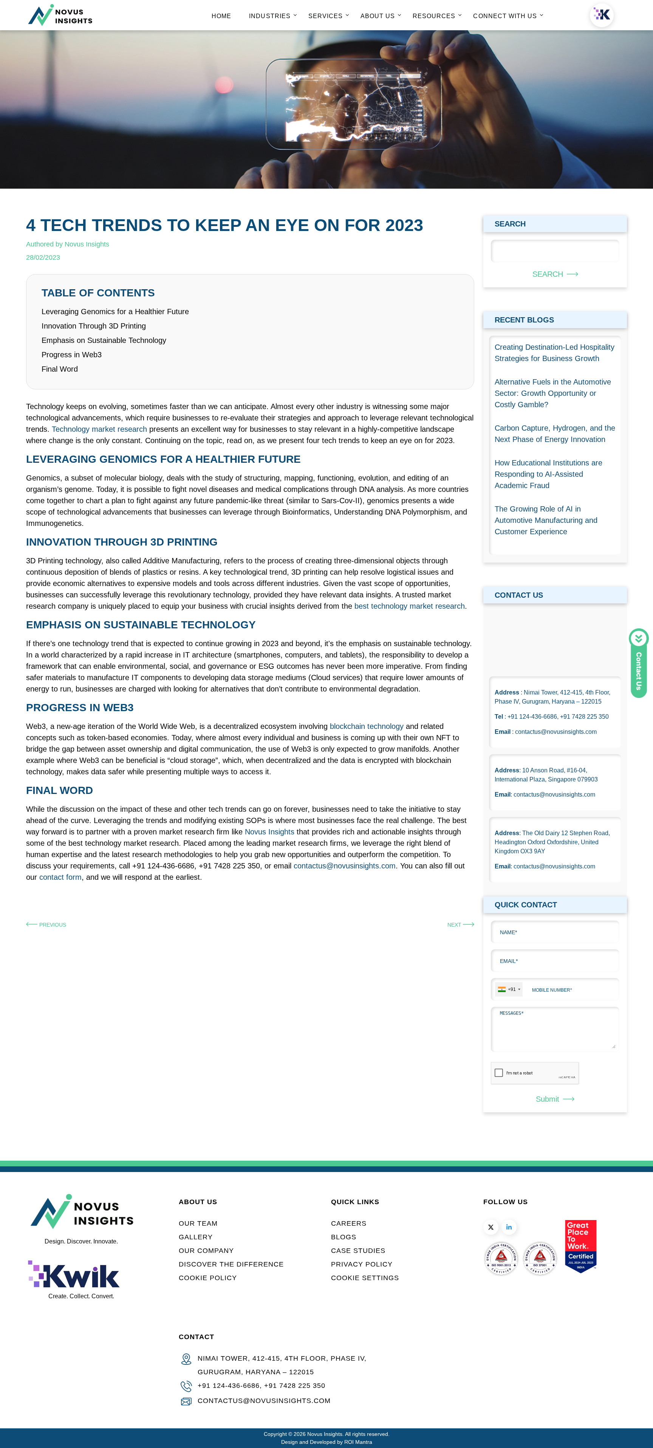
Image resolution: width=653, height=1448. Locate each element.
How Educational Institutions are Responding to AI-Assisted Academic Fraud (548, 474)
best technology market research (409, 606)
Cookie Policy (208, 1278)
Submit (547, 1099)
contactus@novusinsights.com (345, 866)
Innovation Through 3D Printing (94, 326)
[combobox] (509, 989)
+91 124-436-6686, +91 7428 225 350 (261, 1385)
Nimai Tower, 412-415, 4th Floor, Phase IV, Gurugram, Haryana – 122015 (282, 1365)
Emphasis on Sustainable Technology (104, 340)
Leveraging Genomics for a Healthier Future (115, 311)
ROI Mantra (358, 1442)
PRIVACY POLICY (362, 1264)
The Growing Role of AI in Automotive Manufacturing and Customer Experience (546, 520)
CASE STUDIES (358, 1250)
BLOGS (343, 1237)
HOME (221, 16)
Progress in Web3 (72, 354)
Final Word (60, 369)
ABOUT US (378, 16)
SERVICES (325, 16)
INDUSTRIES (269, 16)
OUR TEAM (198, 1223)
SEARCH (547, 274)
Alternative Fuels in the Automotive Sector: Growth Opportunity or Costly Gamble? (553, 393)
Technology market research (99, 429)
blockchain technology (367, 726)
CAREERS (349, 1223)
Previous (52, 925)
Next (455, 925)
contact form (60, 877)
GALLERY (196, 1237)
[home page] (60, 24)
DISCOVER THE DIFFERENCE (231, 1264)
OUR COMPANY (206, 1250)
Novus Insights (269, 832)
